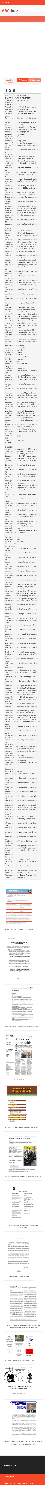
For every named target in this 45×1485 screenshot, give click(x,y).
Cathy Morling (19, 1079)
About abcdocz (9, 1483)
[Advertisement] (22, 50)
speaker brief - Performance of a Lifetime (19, 929)
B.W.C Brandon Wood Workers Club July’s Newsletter (23, 1226)
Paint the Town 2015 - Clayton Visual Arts (19, 1361)
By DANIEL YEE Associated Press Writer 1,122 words (22, 1027)
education (9, 80)
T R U (19, 978)
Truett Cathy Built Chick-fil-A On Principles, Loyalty (23, 1176)
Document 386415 (19, 1393)
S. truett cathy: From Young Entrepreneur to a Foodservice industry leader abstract (23, 1326)
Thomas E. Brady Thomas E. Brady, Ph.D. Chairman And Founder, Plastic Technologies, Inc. (23, 1443)
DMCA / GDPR (22, 1483)
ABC (10, 10)
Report (23, 80)
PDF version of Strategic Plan (19, 1276)
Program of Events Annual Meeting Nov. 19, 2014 (21, 1128)
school (10, 83)
